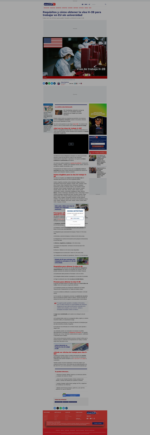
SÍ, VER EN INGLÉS (75, 218)
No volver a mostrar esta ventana (75, 224)
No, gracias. (75, 221)
